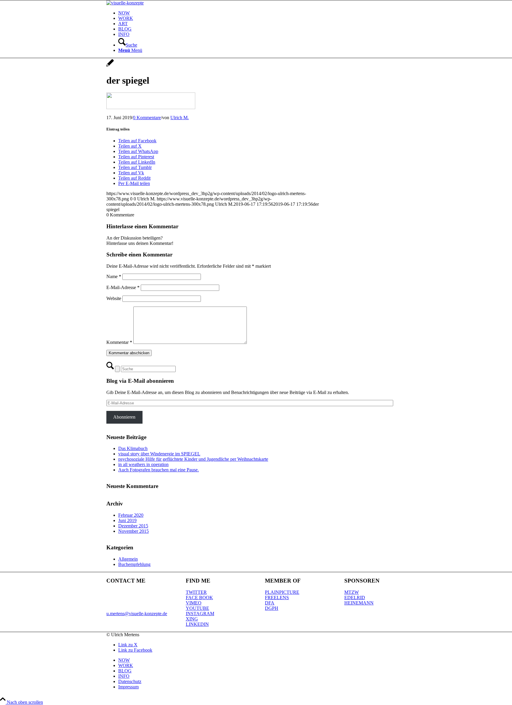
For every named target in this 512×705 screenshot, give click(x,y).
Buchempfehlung (134, 564)
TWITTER (196, 592)
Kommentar (119, 342)
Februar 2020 (130, 515)
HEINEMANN (359, 602)
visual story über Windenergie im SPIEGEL (159, 453)
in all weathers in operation (143, 464)
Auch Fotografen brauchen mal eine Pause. (158, 469)
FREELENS (277, 597)
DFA (269, 602)
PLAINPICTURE (282, 592)
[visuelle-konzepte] (125, 2)
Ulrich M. (179, 117)
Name (113, 276)
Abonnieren (124, 417)
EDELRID (354, 597)
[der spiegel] (110, 65)
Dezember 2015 (133, 525)
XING (192, 618)
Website (113, 298)
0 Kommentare (147, 117)
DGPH (271, 608)
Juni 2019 (127, 520)
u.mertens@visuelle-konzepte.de (136, 613)
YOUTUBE (197, 608)
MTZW (351, 592)
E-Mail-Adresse (123, 287)
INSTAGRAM (200, 613)
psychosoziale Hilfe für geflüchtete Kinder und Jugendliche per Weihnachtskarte (193, 459)
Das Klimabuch (133, 448)
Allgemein (128, 559)
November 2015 (133, 531)
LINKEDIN (197, 624)
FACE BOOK (199, 597)
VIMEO (193, 602)
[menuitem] (262, 13)
